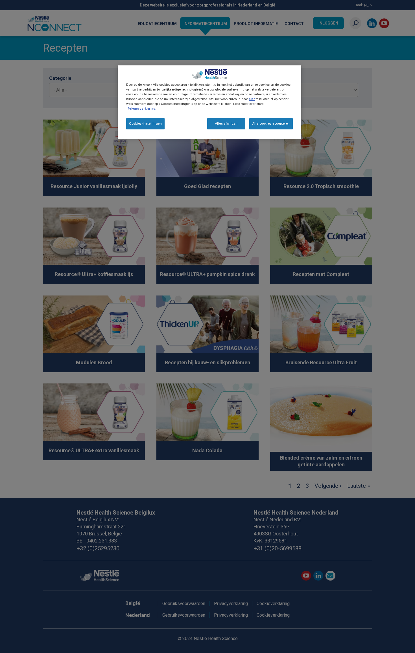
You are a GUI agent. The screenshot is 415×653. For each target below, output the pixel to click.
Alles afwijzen (226, 123)
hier (252, 99)
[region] (209, 102)
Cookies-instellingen (145, 123)
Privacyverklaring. (142, 109)
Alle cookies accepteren (271, 123)
